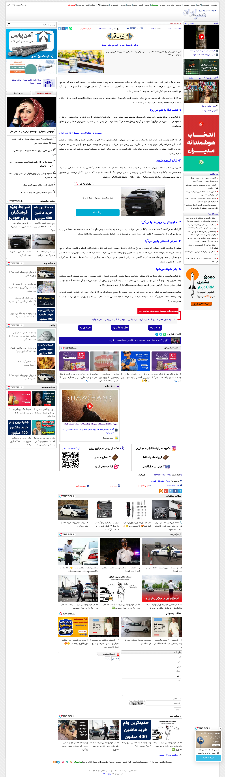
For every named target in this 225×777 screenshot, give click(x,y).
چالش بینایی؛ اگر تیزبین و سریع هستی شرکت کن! (203, 246)
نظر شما (177, 652)
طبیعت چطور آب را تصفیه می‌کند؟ (203, 51)
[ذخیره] (133, 28)
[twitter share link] (59, 28)
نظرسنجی (186, 5)
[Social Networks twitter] (160, 334)
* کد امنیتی (177, 698)
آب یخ (168, 481)
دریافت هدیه (208, 758)
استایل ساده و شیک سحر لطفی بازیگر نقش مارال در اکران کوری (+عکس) (201, 200)
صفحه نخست (178, 28)
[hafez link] (120, 36)
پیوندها (111, 762)
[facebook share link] (63, 28)
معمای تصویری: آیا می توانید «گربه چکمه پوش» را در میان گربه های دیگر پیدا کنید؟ (202, 226)
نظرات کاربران (120, 328)
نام (180, 657)
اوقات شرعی (170, 5)
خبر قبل (87, 328)
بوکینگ (107, 658)
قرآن (98, 5)
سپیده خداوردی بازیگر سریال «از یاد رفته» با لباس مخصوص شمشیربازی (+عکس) (201, 207)
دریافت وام (97, 212)
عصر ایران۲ (154, 762)
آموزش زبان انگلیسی (153, 467)
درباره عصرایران (142, 762)
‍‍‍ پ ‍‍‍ (138, 28)
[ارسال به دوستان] (131, 28)
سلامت (170, 28)
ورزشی (129, 5)
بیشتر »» (189, 23)
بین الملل (123, 5)
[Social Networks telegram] (156, 334)
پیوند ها (162, 5)
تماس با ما (205, 5)
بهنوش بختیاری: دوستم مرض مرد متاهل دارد (31, 131)
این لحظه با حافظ (152, 457)
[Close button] (220, 728)
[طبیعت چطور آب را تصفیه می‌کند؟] (201, 37)
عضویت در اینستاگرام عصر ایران (153, 448)
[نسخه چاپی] (128, 28)
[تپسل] (76, 183)
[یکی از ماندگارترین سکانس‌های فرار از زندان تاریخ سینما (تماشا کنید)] (90, 406)
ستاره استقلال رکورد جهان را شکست (36, 192)
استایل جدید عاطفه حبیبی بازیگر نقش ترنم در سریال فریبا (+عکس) (201, 193)
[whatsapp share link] (70, 28)
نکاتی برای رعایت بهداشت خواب (204, 54)
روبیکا (76, 133)
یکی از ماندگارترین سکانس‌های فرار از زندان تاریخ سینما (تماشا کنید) (91, 424)
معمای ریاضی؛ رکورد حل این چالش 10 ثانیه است (201, 253)
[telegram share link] (66, 28)
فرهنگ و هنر (114, 5)
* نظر (179, 676)
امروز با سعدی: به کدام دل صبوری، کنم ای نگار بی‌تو (161, 23)
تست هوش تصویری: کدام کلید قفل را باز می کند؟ (202, 260)
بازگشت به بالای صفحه (168, 755)
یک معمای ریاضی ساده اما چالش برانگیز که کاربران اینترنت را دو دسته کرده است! (201, 233)
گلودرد (153, 481)
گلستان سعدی (102, 457)
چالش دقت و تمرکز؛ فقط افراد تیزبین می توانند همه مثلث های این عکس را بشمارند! (202, 220)
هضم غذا (161, 481)
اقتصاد (141, 5)
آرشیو (199, 5)
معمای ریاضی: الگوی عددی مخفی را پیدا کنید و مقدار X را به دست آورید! (202, 240)
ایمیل (179, 666)
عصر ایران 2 (80, 5)
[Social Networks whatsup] (164, 334)
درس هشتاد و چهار (209, 106)
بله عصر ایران (65, 133)
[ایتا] (161, 491)
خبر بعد (153, 328)
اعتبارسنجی (115, 658)
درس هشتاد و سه (209, 110)
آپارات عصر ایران (104, 467)
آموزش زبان (71, 5)
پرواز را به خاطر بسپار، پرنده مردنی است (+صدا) (26, 82)
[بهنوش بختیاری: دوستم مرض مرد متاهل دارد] (31, 112)
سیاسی (147, 5)
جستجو (193, 5)
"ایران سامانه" (107, 773)
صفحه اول (214, 5)
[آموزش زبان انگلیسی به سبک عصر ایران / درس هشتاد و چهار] (201, 91)
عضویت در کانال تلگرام (91, 133)
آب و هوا (178, 5)
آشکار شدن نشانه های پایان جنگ (38, 185)
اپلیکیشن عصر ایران (70, 448)
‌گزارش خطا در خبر (85, 29)
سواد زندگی (154, 5)
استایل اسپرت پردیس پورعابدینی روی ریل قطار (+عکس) (202, 186)
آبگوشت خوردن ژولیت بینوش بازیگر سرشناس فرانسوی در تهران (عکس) (204, 180)
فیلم (87, 5)
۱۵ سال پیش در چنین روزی (104, 448)
